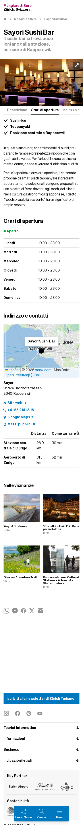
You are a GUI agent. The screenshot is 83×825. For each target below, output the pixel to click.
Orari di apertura (45, 110)
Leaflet (14, 370)
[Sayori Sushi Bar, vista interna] (41, 82)
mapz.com (43, 370)
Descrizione (17, 110)
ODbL (36, 375)
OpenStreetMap (17, 375)
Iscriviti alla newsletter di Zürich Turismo (40, 698)
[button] (41, 351)
